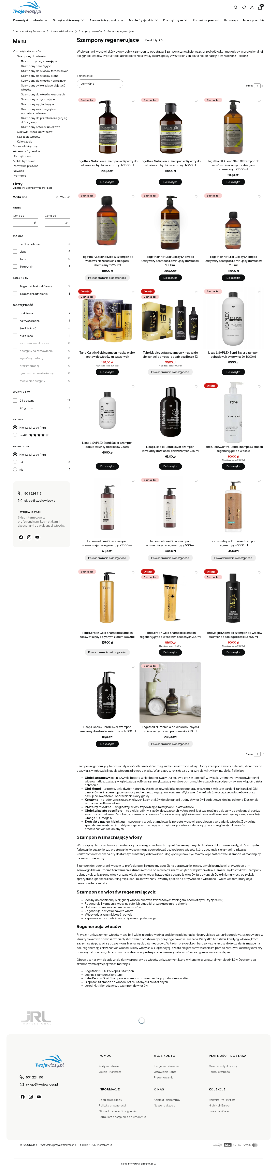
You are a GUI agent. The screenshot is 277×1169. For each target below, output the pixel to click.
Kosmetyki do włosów (61, 31)
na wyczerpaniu (30, 321)
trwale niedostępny (32, 381)
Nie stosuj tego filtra (32, 427)
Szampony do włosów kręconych (43, 94)
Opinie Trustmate (110, 1072)
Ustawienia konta (165, 1072)
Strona (249, 85)
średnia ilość (28, 328)
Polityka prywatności (112, 1105)
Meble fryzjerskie (24, 161)
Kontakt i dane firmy (167, 1100)
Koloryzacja (24, 141)
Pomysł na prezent (25, 166)
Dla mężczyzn (22, 156)
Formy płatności (219, 1072)
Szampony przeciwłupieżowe (40, 127)
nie (21, 469)
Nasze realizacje (164, 1105)
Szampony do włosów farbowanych (44, 71)
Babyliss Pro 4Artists (222, 1100)
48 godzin (26, 408)
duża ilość (26, 336)
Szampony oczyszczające (38, 99)
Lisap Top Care (219, 1111)
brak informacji (29, 366)
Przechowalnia (163, 1077)
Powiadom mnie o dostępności (107, 278)
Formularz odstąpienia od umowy (121, 1117)
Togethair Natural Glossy (36, 286)
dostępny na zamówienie (36, 351)
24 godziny (27, 400)
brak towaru (27, 313)
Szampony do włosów (90, 31)
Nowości (19, 171)
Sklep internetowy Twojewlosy (29, 31)
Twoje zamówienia (166, 1066)
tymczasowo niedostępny (37, 373)
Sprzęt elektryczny (25, 146)
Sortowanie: (85, 76)
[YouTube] (37, 537)
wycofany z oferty (31, 358)
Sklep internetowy (137, 1163)
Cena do (50, 215)
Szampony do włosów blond (40, 76)
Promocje (19, 175)
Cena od (18, 215)
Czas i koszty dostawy (223, 1066)
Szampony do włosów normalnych (44, 80)
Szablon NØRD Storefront (94, 1145)
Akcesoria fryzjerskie (26, 151)
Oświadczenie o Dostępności (118, 1111)
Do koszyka (107, 182)
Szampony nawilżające (36, 66)
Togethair (26, 266)
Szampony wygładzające (37, 104)
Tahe (23, 259)
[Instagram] (29, 537)
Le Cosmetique (30, 244)
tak (21, 462)
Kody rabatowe (109, 1066)
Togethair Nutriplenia (34, 294)
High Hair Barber (220, 1105)
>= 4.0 (23, 435)
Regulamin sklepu (110, 1100)
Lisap (23, 251)
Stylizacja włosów (28, 136)
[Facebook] (21, 537)
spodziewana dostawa (34, 343)
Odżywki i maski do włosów (35, 132)
